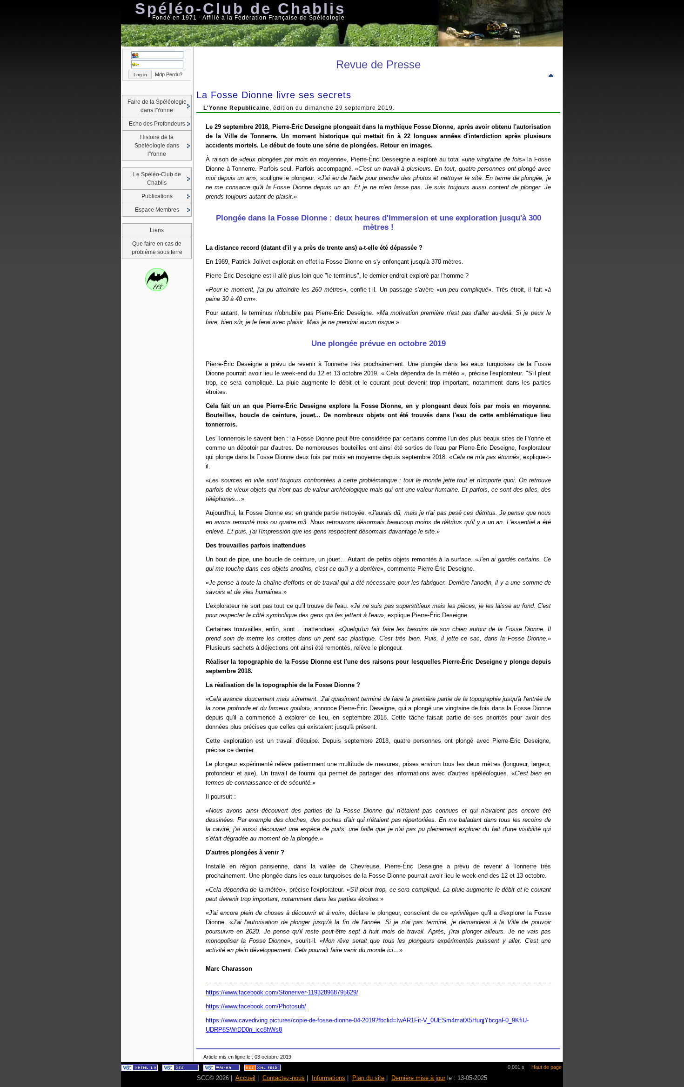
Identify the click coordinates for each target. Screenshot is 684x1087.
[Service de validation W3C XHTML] (139, 1069)
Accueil (245, 1077)
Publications (157, 196)
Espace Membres (157, 210)
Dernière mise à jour (418, 1077)
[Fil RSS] (262, 1069)
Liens (157, 230)
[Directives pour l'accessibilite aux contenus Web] (221, 1069)
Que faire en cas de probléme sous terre (157, 247)
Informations (328, 1077)
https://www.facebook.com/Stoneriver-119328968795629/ (282, 992)
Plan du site (368, 1077)
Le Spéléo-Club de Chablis (157, 178)
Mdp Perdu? (168, 74)
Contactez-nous (283, 1077)
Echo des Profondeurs (157, 123)
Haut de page (546, 1067)
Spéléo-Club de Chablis (240, 8)
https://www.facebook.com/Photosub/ (256, 1006)
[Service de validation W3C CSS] (180, 1069)
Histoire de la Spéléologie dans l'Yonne (156, 145)
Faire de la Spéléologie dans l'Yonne (157, 106)
